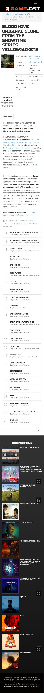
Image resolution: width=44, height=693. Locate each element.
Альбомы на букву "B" (22, 14)
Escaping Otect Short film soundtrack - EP (30, 579)
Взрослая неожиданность (27, 148)
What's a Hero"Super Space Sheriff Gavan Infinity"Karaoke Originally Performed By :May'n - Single (31, 469)
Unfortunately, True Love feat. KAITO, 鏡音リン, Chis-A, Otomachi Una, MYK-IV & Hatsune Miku (30, 562)
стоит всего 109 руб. (15, 201)
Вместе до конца (26, 634)
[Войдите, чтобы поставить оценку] (2, 103)
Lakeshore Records (35, 62)
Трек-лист (7, 117)
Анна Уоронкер (34, 56)
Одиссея (23, 597)
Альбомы (7, 14)
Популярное (22, 443)
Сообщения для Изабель (29, 504)
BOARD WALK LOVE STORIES (29, 448)
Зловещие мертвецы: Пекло (30, 541)
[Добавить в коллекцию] (5, 56)
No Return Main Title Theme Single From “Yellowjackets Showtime (21, 142)
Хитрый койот (25, 653)
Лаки (21, 615)
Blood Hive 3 (17, 145)
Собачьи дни (9, 148)
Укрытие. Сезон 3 (26, 522)
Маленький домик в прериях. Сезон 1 (27, 485)
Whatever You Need (25, 215)
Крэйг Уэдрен (34, 58)
